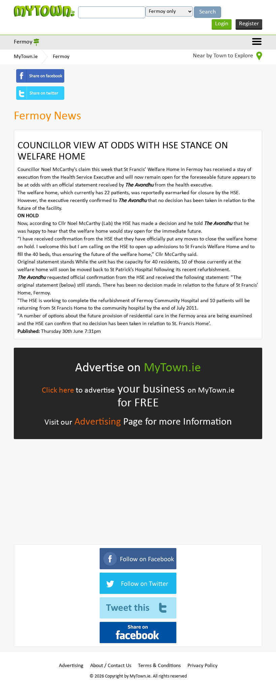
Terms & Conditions (159, 665)
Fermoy (23, 42)
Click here (58, 390)
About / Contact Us (110, 665)
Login (221, 24)
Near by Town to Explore (223, 56)
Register (249, 24)
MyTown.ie (26, 56)
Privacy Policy (202, 665)
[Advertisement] (138, 490)
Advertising (97, 422)
